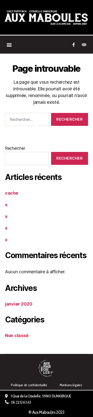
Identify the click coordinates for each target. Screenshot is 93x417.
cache (11, 193)
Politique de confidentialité (29, 385)
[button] (9, 44)
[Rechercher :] (26, 120)
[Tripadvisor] (84, 45)
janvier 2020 (18, 304)
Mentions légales (71, 385)
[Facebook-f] (74, 45)
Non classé (16, 335)
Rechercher (15, 148)
